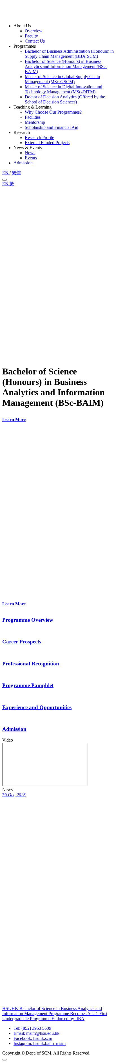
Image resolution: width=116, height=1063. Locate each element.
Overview (34, 30)
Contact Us (35, 41)
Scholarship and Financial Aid (51, 127)
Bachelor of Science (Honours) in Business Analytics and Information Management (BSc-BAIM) (66, 66)
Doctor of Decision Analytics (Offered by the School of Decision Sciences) (65, 99)
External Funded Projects (47, 142)
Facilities (33, 117)
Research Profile (39, 137)
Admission (23, 162)
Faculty (31, 36)
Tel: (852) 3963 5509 (32, 1028)
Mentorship (35, 122)
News (30, 152)
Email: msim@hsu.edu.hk (36, 1033)
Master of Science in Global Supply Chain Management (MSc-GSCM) (62, 79)
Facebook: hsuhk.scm (33, 1038)
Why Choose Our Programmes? (53, 112)
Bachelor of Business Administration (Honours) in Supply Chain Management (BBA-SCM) (69, 54)
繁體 (16, 172)
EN (6, 172)
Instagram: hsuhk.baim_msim (40, 1043)
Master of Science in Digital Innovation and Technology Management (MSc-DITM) (63, 89)
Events (31, 157)
